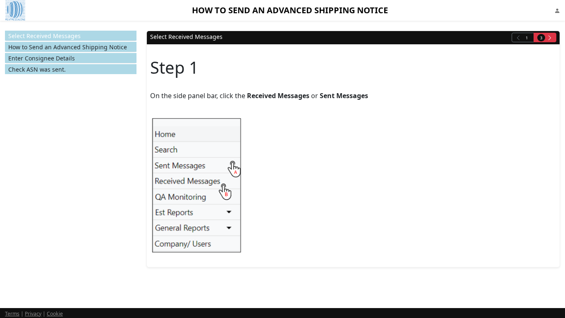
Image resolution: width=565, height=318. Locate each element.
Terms (12, 313)
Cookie (55, 313)
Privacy (33, 313)
